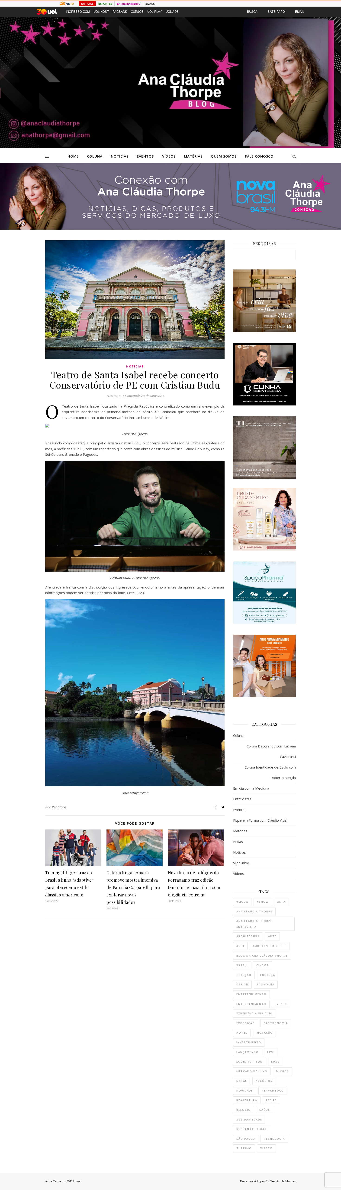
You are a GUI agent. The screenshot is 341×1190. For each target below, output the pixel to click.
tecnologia (274, 1138)
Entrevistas (242, 799)
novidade (244, 1090)
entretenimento (251, 1004)
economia (265, 984)
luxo (275, 1061)
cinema (262, 965)
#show (263, 901)
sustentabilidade (252, 1129)
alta (281, 901)
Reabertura (246, 1100)
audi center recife (269, 946)
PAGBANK (120, 11)
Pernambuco (273, 1090)
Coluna (95, 156)
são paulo (245, 1138)
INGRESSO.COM (78, 11)
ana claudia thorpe (254, 911)
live (270, 1052)
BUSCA (252, 11)
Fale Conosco (259, 156)
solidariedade (249, 1119)
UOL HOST (101, 11)
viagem (266, 1148)
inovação (264, 1032)
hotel (241, 1032)
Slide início (241, 863)
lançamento (247, 1052)
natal (241, 1080)
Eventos (145, 156)
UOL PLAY (154, 11)
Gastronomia (276, 1023)
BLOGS (150, 3)
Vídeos (169, 156)
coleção (243, 975)
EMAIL (299, 11)
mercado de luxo (251, 1071)
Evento (281, 1004)
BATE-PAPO (276, 11)
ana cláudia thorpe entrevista (254, 923)
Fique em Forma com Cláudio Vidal (260, 820)
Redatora (59, 807)
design (242, 984)
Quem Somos (224, 156)
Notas (238, 841)
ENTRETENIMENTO (129, 3)
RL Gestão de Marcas (281, 1181)
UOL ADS (172, 11)
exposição (245, 1023)
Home (73, 156)
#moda (242, 901)
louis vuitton (249, 1061)
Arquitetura (248, 936)
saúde (264, 1109)
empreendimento (251, 994)
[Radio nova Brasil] (170, 228)
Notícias (120, 156)
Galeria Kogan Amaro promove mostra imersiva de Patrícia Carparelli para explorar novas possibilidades (133, 887)
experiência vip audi (254, 1013)
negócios (264, 1080)
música (282, 1071)
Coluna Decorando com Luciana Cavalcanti (271, 751)
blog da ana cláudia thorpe (262, 955)
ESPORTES (105, 3)
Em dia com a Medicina (251, 788)
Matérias (193, 156)
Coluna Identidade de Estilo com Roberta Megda (270, 772)
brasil (242, 965)
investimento (248, 1042)
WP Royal (73, 1181)
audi (240, 946)
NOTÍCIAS (87, 3)
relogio (243, 1109)
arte (272, 936)
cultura (267, 975)
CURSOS (137, 11)
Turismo (244, 1148)
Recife (271, 1100)
